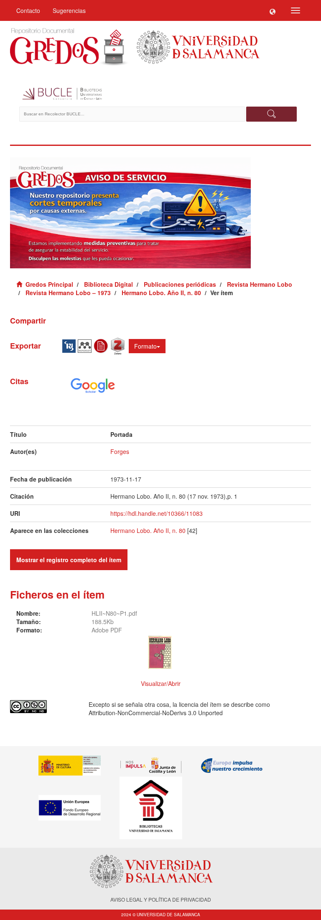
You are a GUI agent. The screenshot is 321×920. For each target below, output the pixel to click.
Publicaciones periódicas (180, 284)
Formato (145, 346)
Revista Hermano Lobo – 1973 (68, 292)
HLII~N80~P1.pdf (114, 613)
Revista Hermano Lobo (259, 284)
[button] (272, 10)
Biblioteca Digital (108, 284)
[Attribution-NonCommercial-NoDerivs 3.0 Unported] (43, 706)
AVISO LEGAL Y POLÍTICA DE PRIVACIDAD (160, 899)
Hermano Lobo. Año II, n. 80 (161, 292)
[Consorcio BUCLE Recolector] (160, 94)
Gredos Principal (49, 284)
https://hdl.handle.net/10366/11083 (156, 513)
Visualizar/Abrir (161, 683)
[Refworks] (102, 345)
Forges (119, 451)
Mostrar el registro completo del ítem (68, 560)
